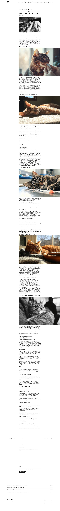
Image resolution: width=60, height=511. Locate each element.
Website (20, 466)
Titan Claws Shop (50, 2)
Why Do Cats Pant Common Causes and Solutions (28, 423)
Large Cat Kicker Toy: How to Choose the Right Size (15, 487)
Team (40, 2)
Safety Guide (30, 2)
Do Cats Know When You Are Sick (47, 438)
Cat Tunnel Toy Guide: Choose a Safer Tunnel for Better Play (17, 485)
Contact (19, 1)
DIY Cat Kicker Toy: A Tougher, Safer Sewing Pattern (15, 489)
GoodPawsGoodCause (46, 1)
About (12, 1)
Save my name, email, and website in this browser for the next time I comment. (28, 469)
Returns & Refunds (25, 2)
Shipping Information (35, 2)
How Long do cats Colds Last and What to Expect (28, 424)
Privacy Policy (20, 2)
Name (19, 459)
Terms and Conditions (44, 2)
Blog (16, 1)
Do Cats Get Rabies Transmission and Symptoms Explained (30, 428)
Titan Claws (8, 2)
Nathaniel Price (22, 32)
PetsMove (51, 1)
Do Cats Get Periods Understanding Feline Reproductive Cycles (17, 438)
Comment (20, 450)
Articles (14, 1)
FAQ (42, 1)
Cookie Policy (23, 1)
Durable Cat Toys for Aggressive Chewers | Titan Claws (33, 1)
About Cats (26, 32)
